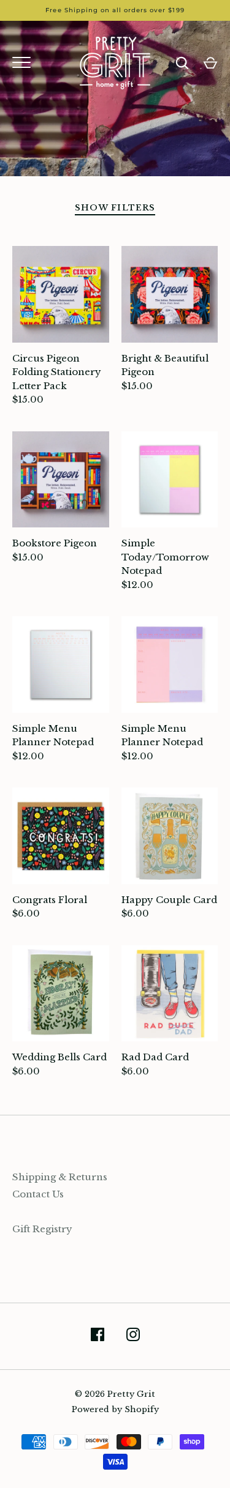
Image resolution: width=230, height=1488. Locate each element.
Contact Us (38, 1194)
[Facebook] (97, 1336)
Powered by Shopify (115, 1409)
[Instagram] (133, 1336)
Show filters (115, 208)
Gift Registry (42, 1229)
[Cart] (210, 63)
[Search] (182, 63)
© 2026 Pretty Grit (115, 1394)
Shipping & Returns (59, 1177)
